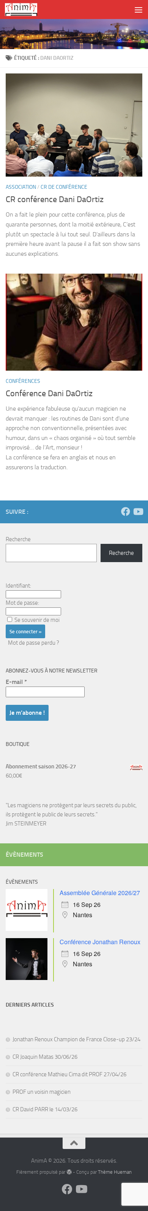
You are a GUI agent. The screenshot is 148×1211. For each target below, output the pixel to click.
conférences (23, 381)
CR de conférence (64, 187)
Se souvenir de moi (37, 620)
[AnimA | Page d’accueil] (26, 9)
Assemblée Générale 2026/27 (100, 892)
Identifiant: (18, 585)
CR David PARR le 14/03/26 (45, 1109)
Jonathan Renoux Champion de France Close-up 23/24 (76, 1039)
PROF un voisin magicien (42, 1091)
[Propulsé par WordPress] (68, 1172)
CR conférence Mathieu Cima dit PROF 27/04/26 (69, 1074)
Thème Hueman (115, 1172)
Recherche (18, 539)
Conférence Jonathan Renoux (100, 941)
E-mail (16, 681)
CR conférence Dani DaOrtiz (55, 199)
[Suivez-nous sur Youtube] (137, 511)
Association (21, 187)
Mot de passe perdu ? (33, 642)
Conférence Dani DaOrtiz (49, 393)
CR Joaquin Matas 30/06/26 (45, 1056)
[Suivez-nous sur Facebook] (125, 511)
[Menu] (138, 9)
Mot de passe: (22, 602)
